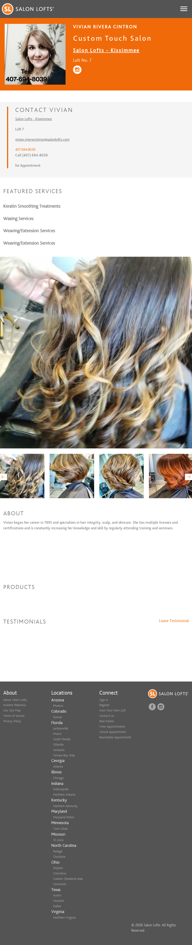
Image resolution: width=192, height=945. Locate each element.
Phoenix (58, 705)
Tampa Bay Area (64, 755)
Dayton (58, 868)
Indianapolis (61, 789)
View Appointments (112, 726)
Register (104, 705)
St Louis (58, 840)
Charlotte (59, 856)
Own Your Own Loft (112, 710)
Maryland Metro (63, 817)
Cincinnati (59, 884)
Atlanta (58, 766)
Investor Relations (14, 705)
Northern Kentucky (65, 806)
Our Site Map (12, 710)
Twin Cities (60, 828)
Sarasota (59, 750)
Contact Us (106, 716)
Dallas (57, 906)
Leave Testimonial (174, 621)
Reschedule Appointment (115, 737)
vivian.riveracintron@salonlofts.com (42, 139)
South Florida (61, 739)
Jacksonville (60, 728)
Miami (57, 734)
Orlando (58, 744)
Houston (58, 900)
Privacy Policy (12, 721)
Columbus (59, 873)
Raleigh (58, 851)
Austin (57, 895)
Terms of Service (13, 716)
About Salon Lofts (15, 700)
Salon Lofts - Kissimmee (106, 50)
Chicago (58, 778)
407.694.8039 (25, 150)
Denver (57, 717)
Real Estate (106, 721)
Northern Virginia (64, 917)
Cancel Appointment (112, 732)
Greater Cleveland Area (68, 878)
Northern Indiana (64, 794)
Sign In (103, 700)
